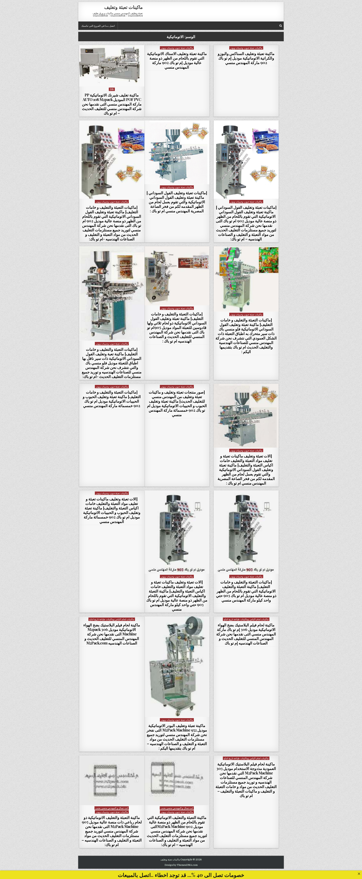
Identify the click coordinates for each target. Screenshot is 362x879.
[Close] (359, 874)
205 (112, 89)
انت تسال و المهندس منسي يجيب (177, 807)
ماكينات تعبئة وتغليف (123, 7)
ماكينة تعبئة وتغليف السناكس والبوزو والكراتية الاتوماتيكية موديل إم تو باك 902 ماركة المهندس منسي (246, 58)
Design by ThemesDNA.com (181, 865)
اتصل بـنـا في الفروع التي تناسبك (98, 26)
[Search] (280, 25)
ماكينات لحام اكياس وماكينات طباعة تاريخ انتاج (246, 619)
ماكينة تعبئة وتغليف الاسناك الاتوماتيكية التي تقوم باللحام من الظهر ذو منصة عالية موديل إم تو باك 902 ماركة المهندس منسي (177, 60)
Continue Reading (111, 82)
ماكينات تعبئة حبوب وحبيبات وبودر (246, 47)
